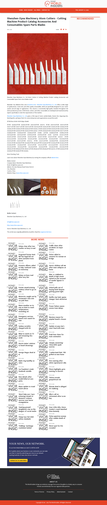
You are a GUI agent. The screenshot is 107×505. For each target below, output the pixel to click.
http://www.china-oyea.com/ (15, 225)
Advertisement (61, 492)
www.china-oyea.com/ (23, 173)
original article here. (46, 232)
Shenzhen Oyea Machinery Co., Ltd (46, 105)
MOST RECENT (28, 10)
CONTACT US (46, 10)
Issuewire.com (31, 105)
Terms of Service (39, 492)
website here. (55, 158)
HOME (21, 10)
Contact (70, 492)
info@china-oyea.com (13, 222)
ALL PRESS (37, 10)
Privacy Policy (50, 492)
